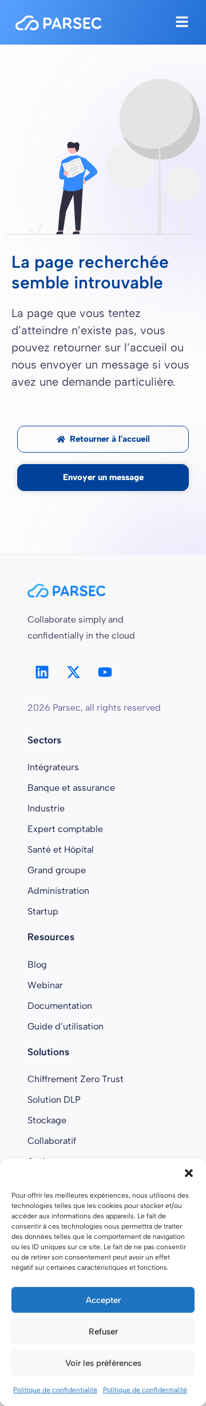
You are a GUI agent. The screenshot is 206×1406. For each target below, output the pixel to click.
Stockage (46, 1120)
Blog (37, 964)
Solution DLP (54, 1099)
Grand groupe (56, 870)
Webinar (45, 985)
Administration (58, 890)
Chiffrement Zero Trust (75, 1079)
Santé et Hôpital (60, 849)
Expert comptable (65, 828)
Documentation (59, 1005)
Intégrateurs (53, 767)
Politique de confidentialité (55, 1390)
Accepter (103, 1300)
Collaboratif (51, 1140)
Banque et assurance (71, 787)
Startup (42, 911)
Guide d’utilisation (65, 1026)
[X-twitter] (73, 672)
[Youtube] (104, 672)
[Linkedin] (41, 672)
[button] (189, 1173)
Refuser (103, 1331)
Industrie (46, 808)
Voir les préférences (103, 1363)
